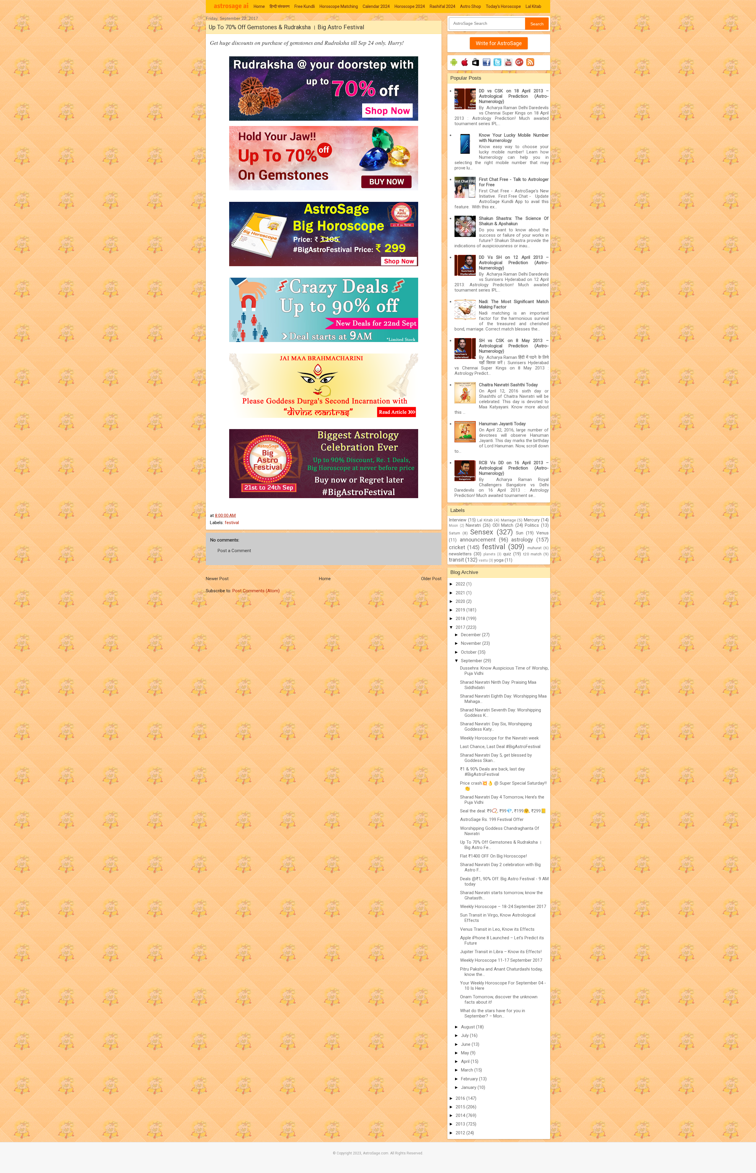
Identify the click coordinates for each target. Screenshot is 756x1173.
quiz (507, 554)
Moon (453, 525)
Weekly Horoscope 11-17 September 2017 (501, 960)
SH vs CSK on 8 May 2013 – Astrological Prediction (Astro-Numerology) (514, 346)
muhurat (534, 547)
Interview (457, 520)
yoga (499, 560)
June (466, 1044)
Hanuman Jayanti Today (502, 423)
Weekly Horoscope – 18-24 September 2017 (503, 906)
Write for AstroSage (499, 43)
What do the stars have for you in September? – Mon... (492, 1013)
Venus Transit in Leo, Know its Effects (497, 929)
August (468, 1027)
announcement (478, 539)
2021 (461, 593)
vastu (483, 560)
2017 (461, 627)
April (466, 1061)
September (472, 660)
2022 (461, 584)
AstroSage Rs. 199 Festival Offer (492, 819)
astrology (522, 539)
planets (489, 554)
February (470, 1079)
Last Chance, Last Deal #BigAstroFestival (500, 746)
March (467, 1070)
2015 (461, 1107)
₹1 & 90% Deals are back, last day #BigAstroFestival (492, 771)
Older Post (431, 578)
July (465, 1035)
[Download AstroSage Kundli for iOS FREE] (465, 66)
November (471, 643)
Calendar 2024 (376, 6)
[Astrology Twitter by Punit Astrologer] (497, 66)
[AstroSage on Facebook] (486, 66)
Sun (519, 533)
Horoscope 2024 (410, 6)
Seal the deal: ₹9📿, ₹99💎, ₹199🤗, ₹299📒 (503, 811)
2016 (461, 1098)
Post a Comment (234, 550)
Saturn (454, 533)
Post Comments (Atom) (256, 590)
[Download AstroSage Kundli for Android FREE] (454, 66)
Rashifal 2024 (442, 6)
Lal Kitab (533, 6)
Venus (542, 533)
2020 (461, 601)
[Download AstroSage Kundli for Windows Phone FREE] (475, 66)
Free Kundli (304, 6)
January (469, 1087)
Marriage (508, 520)
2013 (461, 1124)
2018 (461, 618)
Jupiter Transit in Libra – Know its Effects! (501, 951)
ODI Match (503, 525)
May (465, 1053)
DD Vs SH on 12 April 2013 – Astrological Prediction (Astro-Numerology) (514, 263)
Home (259, 6)
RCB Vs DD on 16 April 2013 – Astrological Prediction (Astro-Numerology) (514, 468)
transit (456, 560)
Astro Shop (470, 6)
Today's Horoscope (503, 6)
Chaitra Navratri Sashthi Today (508, 384)
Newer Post (217, 578)
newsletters (460, 554)
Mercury (532, 520)
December (471, 634)
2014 (461, 1115)
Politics (532, 525)
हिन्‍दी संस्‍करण (280, 6)
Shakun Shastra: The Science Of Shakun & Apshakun (514, 221)
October (469, 652)
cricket (457, 547)
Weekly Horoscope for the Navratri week (499, 738)
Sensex (481, 532)
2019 (461, 610)
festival (232, 522)
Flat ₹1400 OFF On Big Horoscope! (493, 856)
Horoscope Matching (339, 6)
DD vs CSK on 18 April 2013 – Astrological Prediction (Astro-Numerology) (514, 96)
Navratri (473, 525)
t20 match (532, 554)
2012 (461, 1133)
